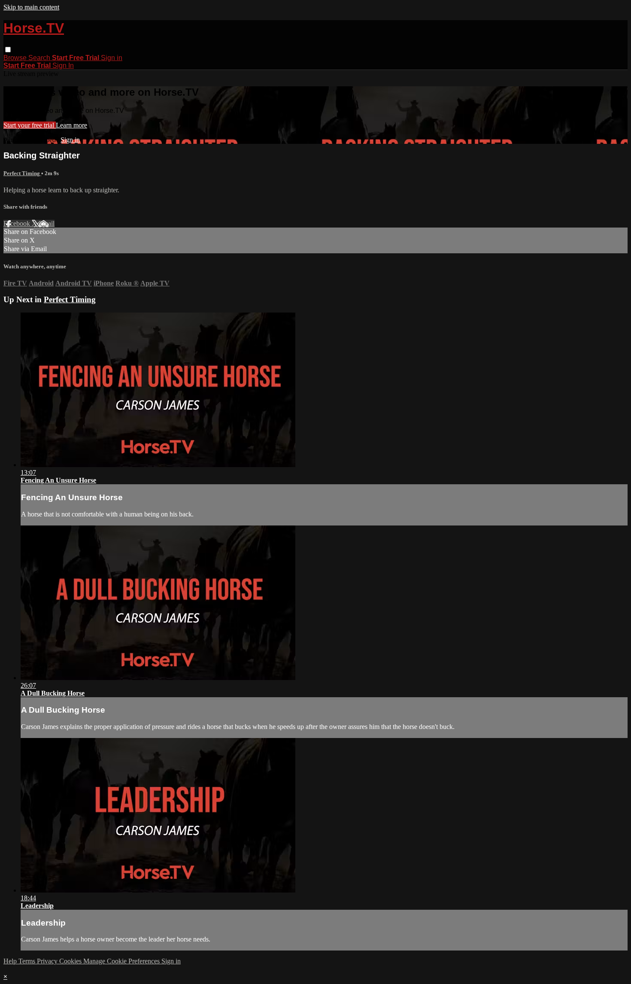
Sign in (111, 57)
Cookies (71, 961)
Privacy (48, 961)
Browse (15, 57)
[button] (8, 49)
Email (47, 223)
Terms (27, 961)
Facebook (17, 223)
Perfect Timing (22, 173)
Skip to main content (31, 7)
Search (40, 57)
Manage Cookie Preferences (122, 961)
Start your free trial (29, 125)
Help (10, 961)
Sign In (63, 65)
